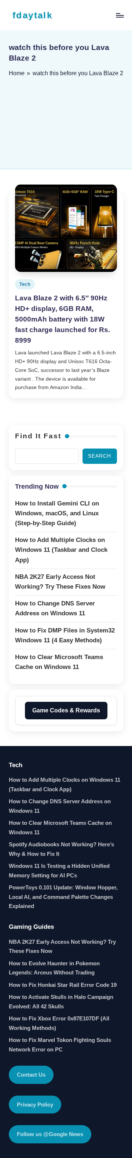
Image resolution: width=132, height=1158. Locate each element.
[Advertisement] (66, 120)
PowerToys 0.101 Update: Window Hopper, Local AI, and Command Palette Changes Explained (63, 896)
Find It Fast (38, 436)
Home (17, 73)
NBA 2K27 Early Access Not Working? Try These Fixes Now (62, 946)
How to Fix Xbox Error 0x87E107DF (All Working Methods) (59, 1023)
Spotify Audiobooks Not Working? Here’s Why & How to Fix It (61, 849)
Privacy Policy (35, 1104)
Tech (24, 284)
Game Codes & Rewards (66, 710)
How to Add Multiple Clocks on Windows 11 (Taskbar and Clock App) (64, 784)
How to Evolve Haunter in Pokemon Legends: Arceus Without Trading (54, 968)
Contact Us (31, 1075)
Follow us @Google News (50, 1134)
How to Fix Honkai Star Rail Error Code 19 (63, 985)
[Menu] (119, 15)
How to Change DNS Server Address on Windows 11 (60, 806)
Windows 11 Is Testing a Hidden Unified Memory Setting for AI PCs (59, 870)
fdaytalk (32, 15)
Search (99, 456)
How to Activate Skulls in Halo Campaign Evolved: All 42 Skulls (61, 1001)
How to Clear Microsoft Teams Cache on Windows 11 (60, 827)
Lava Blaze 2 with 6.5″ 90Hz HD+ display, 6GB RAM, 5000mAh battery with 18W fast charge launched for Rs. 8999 (62, 319)
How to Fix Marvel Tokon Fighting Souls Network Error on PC (60, 1045)
